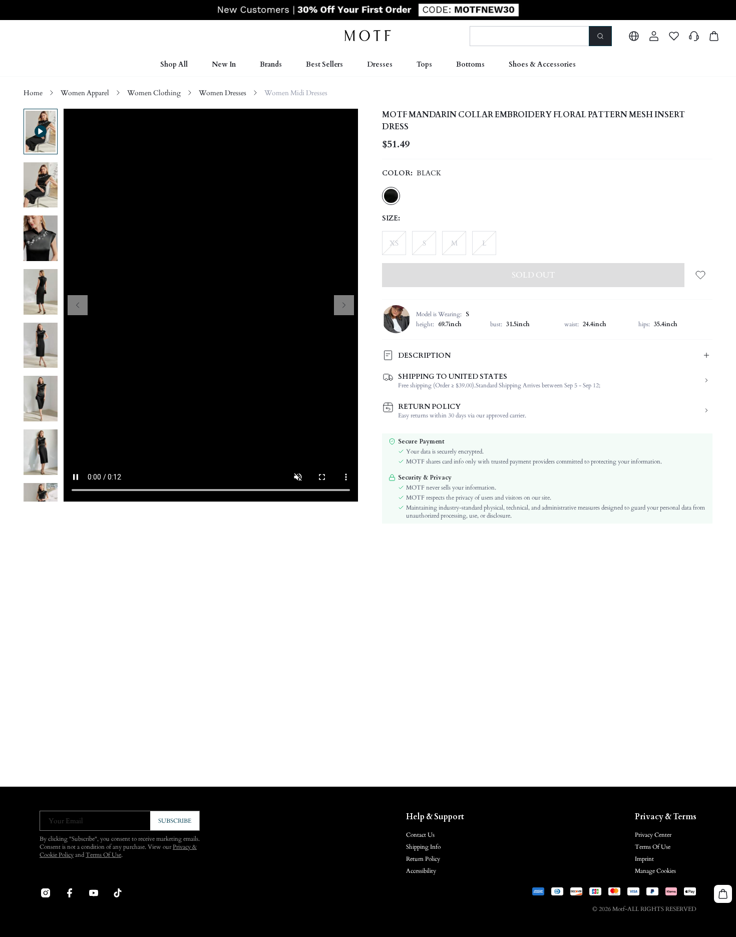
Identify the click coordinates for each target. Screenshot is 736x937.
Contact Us (420, 834)
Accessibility (421, 870)
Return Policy (423, 858)
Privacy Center (653, 834)
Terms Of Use (103, 854)
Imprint (644, 858)
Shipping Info (423, 846)
